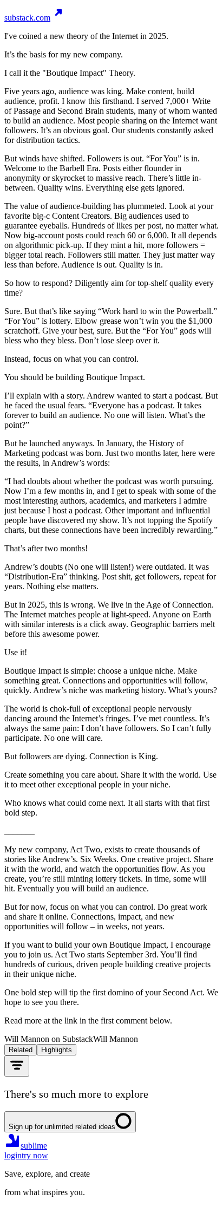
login (13, 1155)
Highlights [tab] (56, 1050)
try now (35, 1155)
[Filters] (16, 1066)
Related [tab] (20, 1050)
